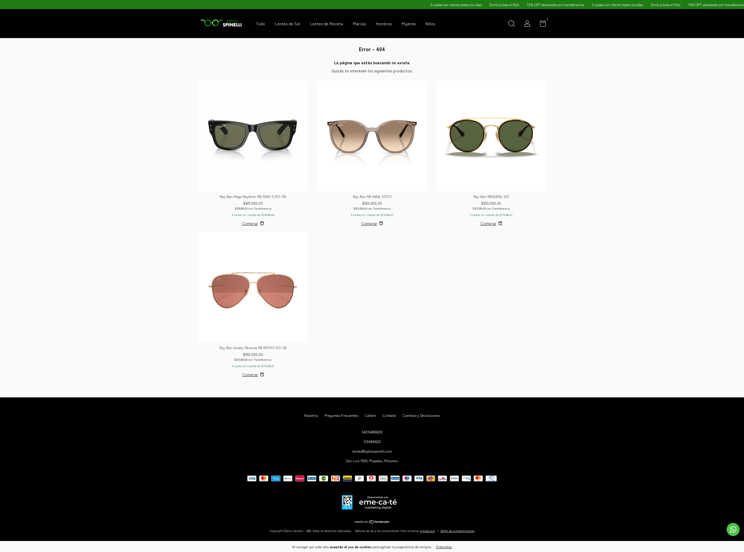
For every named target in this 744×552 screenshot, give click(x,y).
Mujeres (409, 23)
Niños (430, 23)
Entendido (444, 546)
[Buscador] (511, 24)
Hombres (384, 23)
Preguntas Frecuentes (341, 415)
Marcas (359, 23)
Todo (260, 23)
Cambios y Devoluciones (421, 415)
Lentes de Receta (326, 23)
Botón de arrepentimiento (458, 530)
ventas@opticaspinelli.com (372, 451)
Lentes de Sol (287, 23)
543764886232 (372, 431)
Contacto (389, 415)
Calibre (370, 415)
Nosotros (311, 415)
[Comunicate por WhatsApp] (733, 529)
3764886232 (372, 441)
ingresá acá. (427, 530)
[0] (540, 24)
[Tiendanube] (372, 522)
